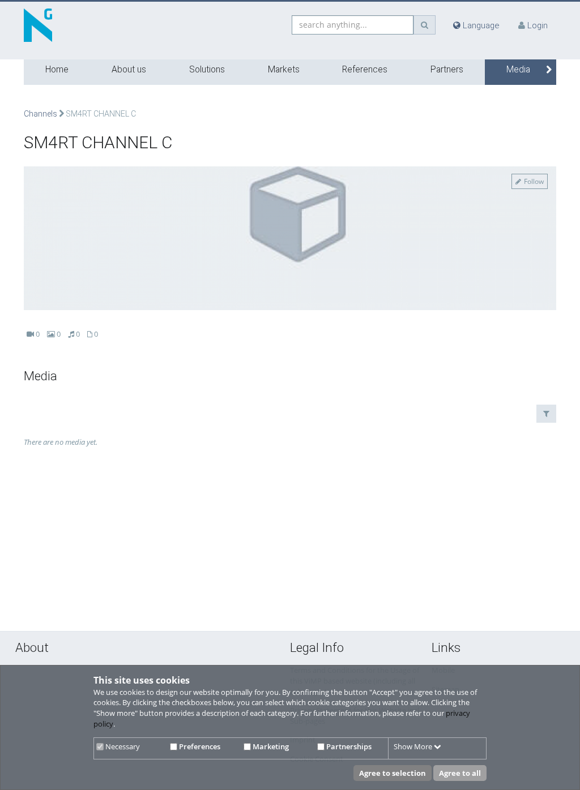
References (364, 70)
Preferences (198, 746)
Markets (284, 70)
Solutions (207, 70)
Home (57, 70)
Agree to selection (392, 773)
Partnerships (348, 746)
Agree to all (460, 773)
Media (518, 70)
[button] (546, 414)
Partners (446, 70)
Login (537, 25)
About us (129, 70)
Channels (40, 113)
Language (480, 25)
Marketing (270, 746)
